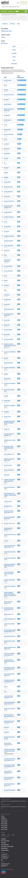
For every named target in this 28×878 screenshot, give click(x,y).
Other (18, 23)
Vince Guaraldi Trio (8, 481)
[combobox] (14, 6)
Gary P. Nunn (7, 703)
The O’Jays (7, 655)
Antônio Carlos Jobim (9, 661)
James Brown (7, 669)
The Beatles (12, 367)
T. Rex (10, 523)
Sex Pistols (10, 619)
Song (4, 23)
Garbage (9, 716)
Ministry (10, 454)
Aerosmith (6, 697)
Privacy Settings (5, 850)
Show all (3, 37)
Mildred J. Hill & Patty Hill (10, 495)
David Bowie (7, 609)
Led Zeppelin (12, 383)
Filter (14, 534)
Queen (13, 440)
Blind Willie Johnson (9, 447)
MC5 (14, 551)
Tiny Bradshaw (7, 766)
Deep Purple (7, 512)
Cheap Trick (12, 579)
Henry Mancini (7, 760)
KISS (13, 641)
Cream (9, 614)
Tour (12, 23)
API (2, 859)
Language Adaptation (9, 753)
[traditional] (13, 351)
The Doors (12, 487)
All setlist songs (4, 31)
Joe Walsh (12, 623)
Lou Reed (6, 779)
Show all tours (4, 43)
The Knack (12, 708)
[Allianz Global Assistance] (3, 872)
